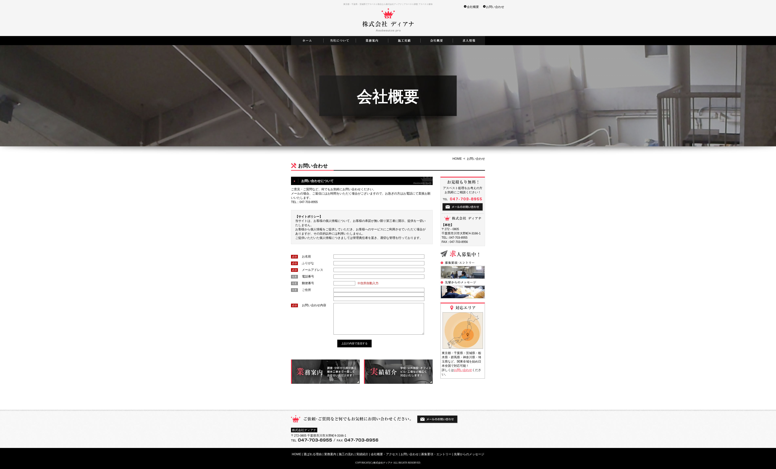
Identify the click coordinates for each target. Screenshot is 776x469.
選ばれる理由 (313, 454)
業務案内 (330, 454)
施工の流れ (346, 454)
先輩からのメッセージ (469, 454)
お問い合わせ (495, 7)
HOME (457, 158)
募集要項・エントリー (436, 454)
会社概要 (473, 7)
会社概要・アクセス (384, 454)
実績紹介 (362, 454)
